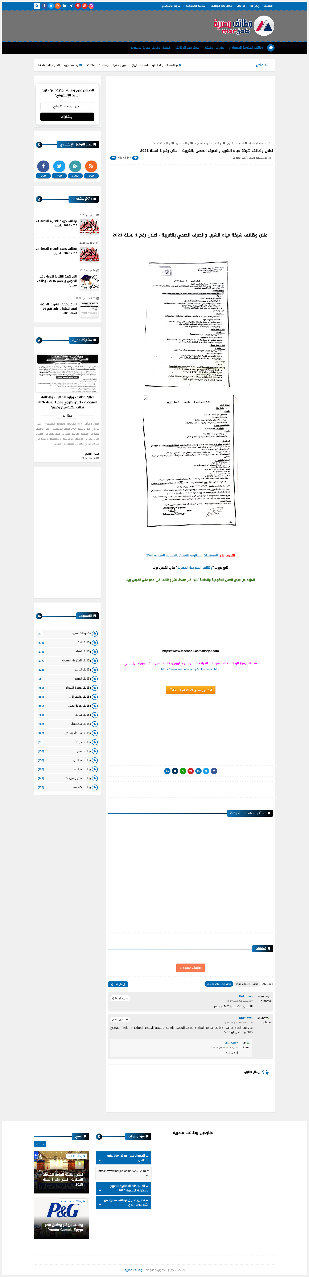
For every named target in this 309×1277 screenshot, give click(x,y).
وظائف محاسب (64, 760)
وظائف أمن (64, 642)
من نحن (241, 6)
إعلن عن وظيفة (214, 47)
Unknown (246, 996)
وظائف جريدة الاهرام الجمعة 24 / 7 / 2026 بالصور (56, 251)
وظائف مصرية (133, 1270)
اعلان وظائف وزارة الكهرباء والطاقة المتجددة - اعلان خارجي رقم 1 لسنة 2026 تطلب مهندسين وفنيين (67, 402)
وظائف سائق (64, 714)
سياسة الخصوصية (196, 6)
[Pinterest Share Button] (198, 771)
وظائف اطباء (64, 651)
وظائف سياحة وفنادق (64, 732)
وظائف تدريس (64, 669)
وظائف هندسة (162, 143)
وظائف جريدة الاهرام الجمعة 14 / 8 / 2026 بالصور (79, 65)
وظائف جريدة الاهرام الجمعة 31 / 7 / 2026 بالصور (56, 223)
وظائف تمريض (64, 678)
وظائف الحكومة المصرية (247, 47)
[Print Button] (167, 771)
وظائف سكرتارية (64, 723)
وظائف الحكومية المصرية (194, 568)
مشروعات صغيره (64, 633)
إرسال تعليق (118, 984)
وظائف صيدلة (64, 742)
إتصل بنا (254, 6)
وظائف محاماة (64, 769)
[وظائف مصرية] (243, 26)
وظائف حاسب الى (64, 696)
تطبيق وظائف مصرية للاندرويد (150, 47)
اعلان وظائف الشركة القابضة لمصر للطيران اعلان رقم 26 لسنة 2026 (58, 308)
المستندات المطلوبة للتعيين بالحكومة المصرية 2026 (182, 555)
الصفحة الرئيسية (258, 143)
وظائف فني (182, 143)
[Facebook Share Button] (214, 771)
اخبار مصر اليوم (235, 143)
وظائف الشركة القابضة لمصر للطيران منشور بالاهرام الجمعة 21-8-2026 (165, 65)
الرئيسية (268, 6)
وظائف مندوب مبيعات (64, 778)
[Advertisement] (110, 24)
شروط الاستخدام (171, 6)
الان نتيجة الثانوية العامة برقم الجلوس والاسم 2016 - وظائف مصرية (57, 281)
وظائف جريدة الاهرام (64, 687)
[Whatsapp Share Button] (183, 771)
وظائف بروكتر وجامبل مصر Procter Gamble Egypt (64, 1227)
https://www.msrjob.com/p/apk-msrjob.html (190, 669)
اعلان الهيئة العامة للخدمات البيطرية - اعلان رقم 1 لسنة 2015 (62, 1179)
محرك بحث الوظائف (221, 6)
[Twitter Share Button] (206, 771)
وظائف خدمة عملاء (64, 705)
